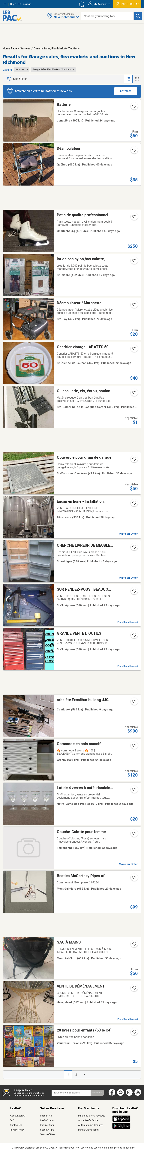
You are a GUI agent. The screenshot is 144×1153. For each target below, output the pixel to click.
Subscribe (97, 1092)
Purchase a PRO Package (91, 1115)
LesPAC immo (47, 1120)
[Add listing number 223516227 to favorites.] (134, 350)
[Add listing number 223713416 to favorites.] (134, 747)
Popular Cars (47, 1125)
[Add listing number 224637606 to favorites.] (134, 989)
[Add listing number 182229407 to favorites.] (134, 218)
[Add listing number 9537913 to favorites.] (134, 262)
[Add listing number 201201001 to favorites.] (134, 879)
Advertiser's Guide (88, 1120)
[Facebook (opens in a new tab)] (112, 1095)
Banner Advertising (88, 1129)
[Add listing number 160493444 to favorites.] (134, 460)
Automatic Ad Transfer (90, 1125)
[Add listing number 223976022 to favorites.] (134, 945)
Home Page (10, 48)
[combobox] (107, 16)
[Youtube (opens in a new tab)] (139, 1095)
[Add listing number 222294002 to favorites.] (134, 636)
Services (25, 48)
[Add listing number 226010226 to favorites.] (134, 791)
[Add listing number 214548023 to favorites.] (134, 151)
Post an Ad (46, 1115)
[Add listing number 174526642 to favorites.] (134, 394)
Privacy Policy (17, 1129)
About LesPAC (18, 1115)
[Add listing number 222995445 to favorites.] (134, 1033)
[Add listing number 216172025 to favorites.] (134, 548)
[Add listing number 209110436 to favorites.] (134, 592)
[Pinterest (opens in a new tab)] (120, 1095)
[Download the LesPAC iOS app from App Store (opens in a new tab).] (122, 1121)
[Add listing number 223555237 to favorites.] (134, 306)
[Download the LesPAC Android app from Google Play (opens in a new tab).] (121, 1128)
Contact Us (16, 1125)
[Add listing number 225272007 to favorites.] (134, 107)
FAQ (12, 1120)
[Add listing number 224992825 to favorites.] (134, 504)
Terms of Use (47, 1134)
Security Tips (47, 1129)
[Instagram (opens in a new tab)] (129, 1095)
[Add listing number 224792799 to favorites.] (134, 835)
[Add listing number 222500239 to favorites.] (134, 703)
